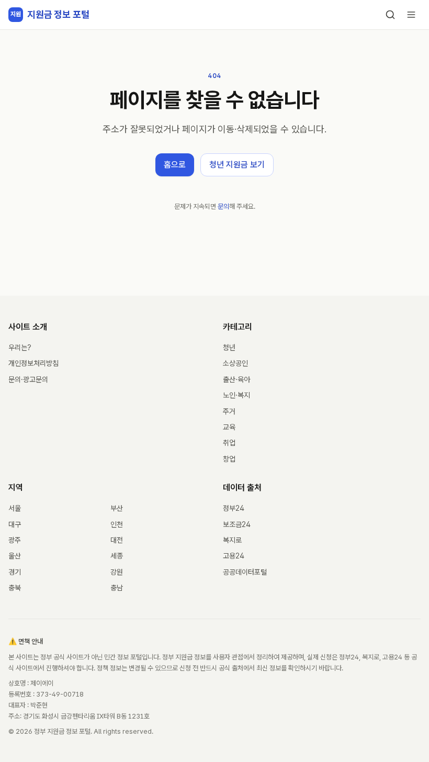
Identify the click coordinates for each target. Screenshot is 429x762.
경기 (14, 572)
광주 (14, 540)
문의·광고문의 (28, 379)
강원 (116, 572)
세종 (116, 556)
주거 (229, 411)
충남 (116, 588)
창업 (229, 459)
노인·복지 (236, 395)
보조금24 (237, 524)
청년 (229, 347)
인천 (116, 524)
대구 (14, 524)
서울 (14, 508)
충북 (14, 588)
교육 (229, 427)
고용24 (233, 556)
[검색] (390, 14)
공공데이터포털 (245, 572)
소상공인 (235, 363)
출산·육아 (236, 379)
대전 (116, 540)
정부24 (233, 508)
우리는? (19, 347)
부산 (116, 508)
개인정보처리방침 (33, 363)
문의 (223, 206)
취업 (229, 443)
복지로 (232, 540)
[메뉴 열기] (411, 14)
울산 (14, 556)
